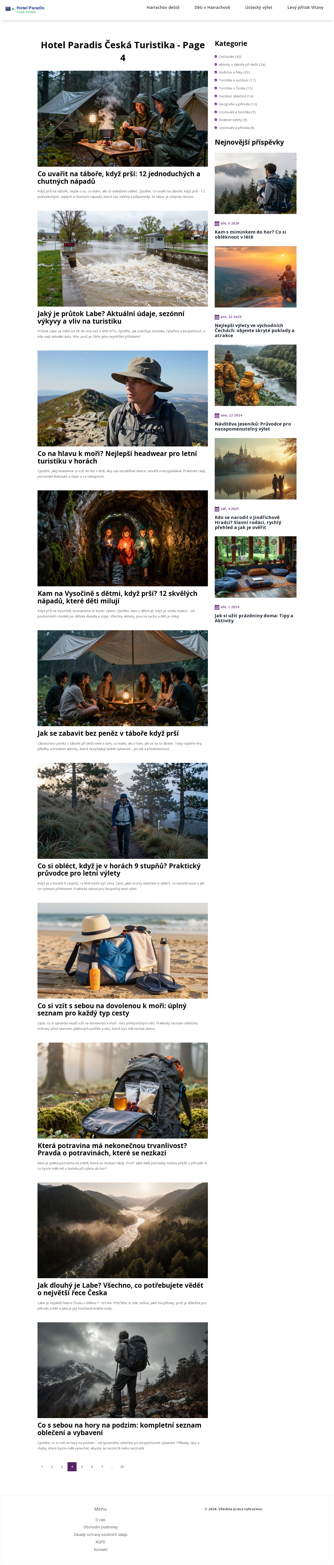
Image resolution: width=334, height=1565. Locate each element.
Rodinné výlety (233, 119)
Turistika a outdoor (237, 80)
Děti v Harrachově (212, 7)
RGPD (100, 1542)
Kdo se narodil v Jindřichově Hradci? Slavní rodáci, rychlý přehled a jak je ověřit (248, 522)
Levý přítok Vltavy (305, 7)
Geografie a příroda (238, 104)
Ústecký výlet (258, 7)
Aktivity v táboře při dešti (242, 64)
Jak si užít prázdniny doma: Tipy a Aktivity (254, 618)
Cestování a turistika (237, 112)
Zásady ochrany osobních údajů (100, 1534)
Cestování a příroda (236, 127)
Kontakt (100, 1549)
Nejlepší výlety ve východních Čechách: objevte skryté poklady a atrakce (254, 330)
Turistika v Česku (235, 88)
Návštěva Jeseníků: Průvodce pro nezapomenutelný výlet (253, 426)
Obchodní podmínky (101, 1527)
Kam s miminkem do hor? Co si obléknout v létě (250, 234)
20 (122, 1466)
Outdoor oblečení (236, 96)
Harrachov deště (163, 7)
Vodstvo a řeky (234, 72)
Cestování (230, 56)
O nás (100, 1519)
